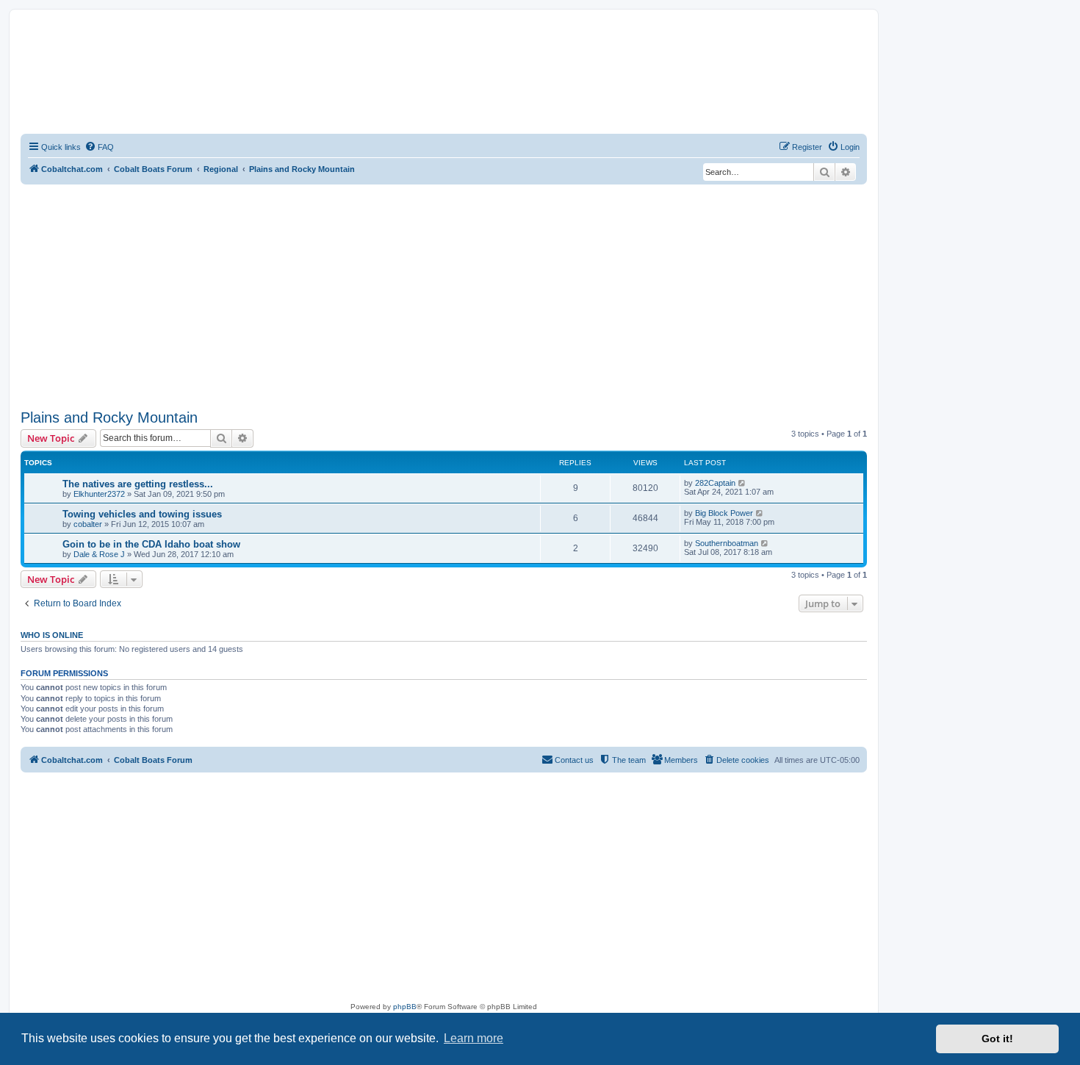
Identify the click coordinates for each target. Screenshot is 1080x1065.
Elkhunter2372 (99, 494)
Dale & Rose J (99, 554)
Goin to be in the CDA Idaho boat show (151, 544)
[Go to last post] (742, 482)
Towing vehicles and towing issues (142, 514)
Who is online (52, 635)
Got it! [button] (997, 1038)
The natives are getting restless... (137, 484)
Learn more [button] (473, 1038)
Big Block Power (724, 513)
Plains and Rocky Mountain (109, 417)
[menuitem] (99, 147)
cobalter (87, 524)
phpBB (405, 1007)
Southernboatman (726, 543)
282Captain (715, 482)
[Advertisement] (444, 295)
